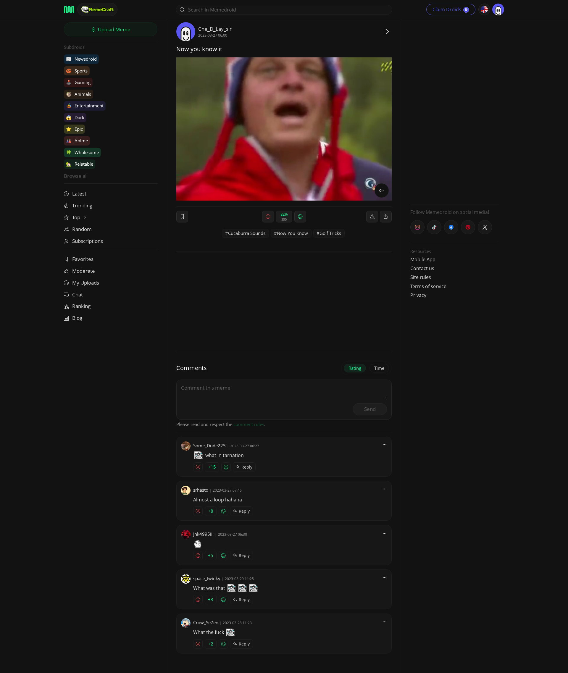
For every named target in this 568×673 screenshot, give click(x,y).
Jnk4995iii (203, 534)
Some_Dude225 (209, 445)
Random (82, 229)
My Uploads (85, 282)
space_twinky (207, 578)
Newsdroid (81, 59)
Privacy (418, 295)
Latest (79, 193)
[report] (372, 216)
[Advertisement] (454, 111)
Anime (77, 140)
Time (379, 368)
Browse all (76, 175)
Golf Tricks (330, 233)
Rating (354, 368)
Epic (74, 129)
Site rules (420, 277)
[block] (386, 216)
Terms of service (428, 286)
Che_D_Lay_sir (215, 28)
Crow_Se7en (206, 622)
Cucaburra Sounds (246, 233)
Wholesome (82, 152)
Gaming (78, 82)
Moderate (83, 270)
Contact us (422, 268)
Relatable (79, 164)
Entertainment (85, 106)
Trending (82, 205)
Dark (75, 117)
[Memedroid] (69, 9)
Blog (77, 317)
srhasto (200, 490)
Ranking (81, 306)
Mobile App (422, 259)
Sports (77, 71)
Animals (78, 94)
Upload (113, 29)
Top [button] (76, 217)
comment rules (248, 424)
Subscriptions (87, 241)
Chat (77, 294)
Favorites (82, 259)
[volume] (382, 190)
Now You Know (292, 233)
